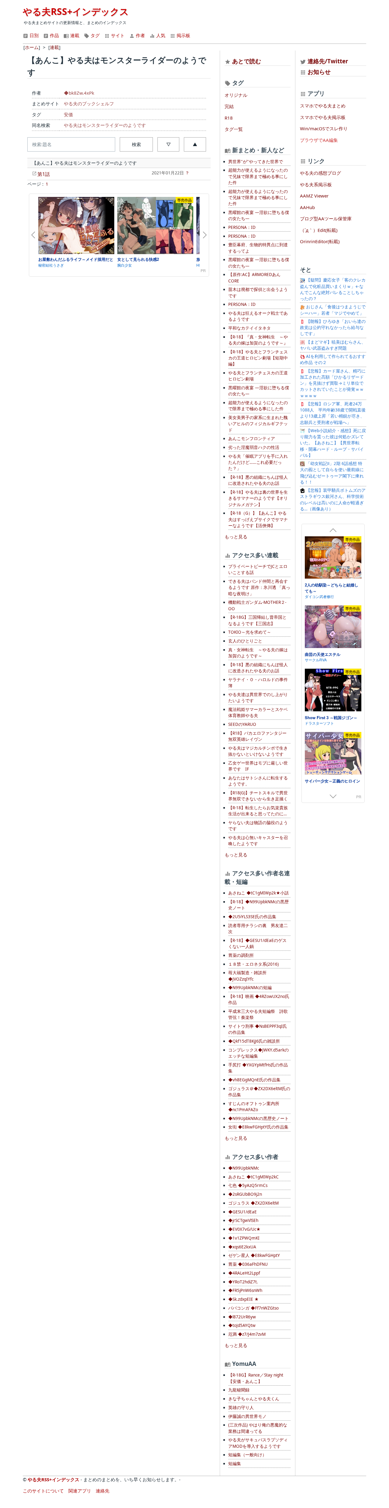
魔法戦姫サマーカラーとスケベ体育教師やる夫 (258, 712)
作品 (54, 35)
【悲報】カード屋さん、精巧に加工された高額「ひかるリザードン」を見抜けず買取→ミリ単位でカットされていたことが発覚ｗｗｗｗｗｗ (333, 383)
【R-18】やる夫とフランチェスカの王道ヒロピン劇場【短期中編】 (258, 358)
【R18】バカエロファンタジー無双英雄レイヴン (257, 736)
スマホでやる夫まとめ (323, 106)
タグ (94, 35)
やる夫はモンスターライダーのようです (105, 125)
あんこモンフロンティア (251, 438)
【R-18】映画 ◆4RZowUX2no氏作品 (258, 999)
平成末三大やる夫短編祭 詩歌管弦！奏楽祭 (258, 1014)
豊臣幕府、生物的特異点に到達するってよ (258, 248)
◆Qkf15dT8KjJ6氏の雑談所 (254, 1041)
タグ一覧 (234, 129)
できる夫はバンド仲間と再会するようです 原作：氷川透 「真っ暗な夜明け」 (259, 588)
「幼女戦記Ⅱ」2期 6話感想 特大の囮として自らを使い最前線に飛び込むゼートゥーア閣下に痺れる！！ (332, 473)
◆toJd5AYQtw (242, 1325)
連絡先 (102, 1491)
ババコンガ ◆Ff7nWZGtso (253, 1308)
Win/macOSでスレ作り (324, 128)
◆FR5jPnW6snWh (245, 1290)
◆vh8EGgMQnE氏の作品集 (254, 1080)
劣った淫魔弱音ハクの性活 (253, 447)
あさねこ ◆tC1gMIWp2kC (253, 1177)
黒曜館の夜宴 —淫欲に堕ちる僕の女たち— (258, 215)
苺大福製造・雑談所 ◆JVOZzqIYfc (247, 975)
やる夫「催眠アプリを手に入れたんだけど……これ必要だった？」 (258, 462)
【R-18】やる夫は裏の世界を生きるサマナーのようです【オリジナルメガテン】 (258, 498)
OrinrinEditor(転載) (320, 241)
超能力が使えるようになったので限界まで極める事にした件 (258, 405)
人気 (160, 35)
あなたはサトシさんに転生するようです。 (258, 781)
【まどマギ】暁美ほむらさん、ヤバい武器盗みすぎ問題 (333, 345)
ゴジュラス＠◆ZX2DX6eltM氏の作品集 (259, 1091)
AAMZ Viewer (314, 196)
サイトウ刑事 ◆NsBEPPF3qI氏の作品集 (257, 1029)
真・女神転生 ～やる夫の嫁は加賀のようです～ (258, 653)
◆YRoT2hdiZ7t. (243, 1282)
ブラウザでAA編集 (319, 140)
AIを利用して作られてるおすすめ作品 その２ (333, 359)
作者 (140, 35)
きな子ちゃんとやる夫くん (253, 1398)
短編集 (234, 1463)
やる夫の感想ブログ (320, 173)
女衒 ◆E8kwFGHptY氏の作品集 (258, 1127)
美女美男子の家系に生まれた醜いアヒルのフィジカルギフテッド (258, 424)
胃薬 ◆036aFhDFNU (248, 1264)
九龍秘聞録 (239, 1390)
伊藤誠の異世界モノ (247, 1416)
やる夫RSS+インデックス (76, 11)
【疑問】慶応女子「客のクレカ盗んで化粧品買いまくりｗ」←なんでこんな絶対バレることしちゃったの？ (333, 289)
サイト (117, 35)
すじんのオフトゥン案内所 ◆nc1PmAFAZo (253, 1106)
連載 (74, 35)
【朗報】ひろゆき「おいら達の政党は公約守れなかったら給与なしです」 (333, 328)
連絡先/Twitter (327, 61)
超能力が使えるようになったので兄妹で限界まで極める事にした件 (258, 176)
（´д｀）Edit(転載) (319, 230)
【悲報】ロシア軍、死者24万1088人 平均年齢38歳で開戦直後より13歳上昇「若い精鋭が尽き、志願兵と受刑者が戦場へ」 (333, 413)
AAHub (307, 207)
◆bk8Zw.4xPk (79, 93)
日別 (33, 35)
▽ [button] (168, 144)
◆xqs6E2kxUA (242, 1247)
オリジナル (236, 95)
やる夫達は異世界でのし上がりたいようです (258, 697)
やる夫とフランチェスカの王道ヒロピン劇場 (258, 376)
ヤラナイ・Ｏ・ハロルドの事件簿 (258, 682)
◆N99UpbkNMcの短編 (250, 987)
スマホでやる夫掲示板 (323, 117)
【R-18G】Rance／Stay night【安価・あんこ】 (255, 1378)
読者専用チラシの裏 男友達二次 (258, 928)
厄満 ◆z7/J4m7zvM (247, 1334)
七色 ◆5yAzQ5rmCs (247, 1185)
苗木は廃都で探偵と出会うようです (258, 292)
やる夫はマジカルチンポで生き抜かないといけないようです (258, 751)
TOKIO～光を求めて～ (249, 632)
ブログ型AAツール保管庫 (326, 218)
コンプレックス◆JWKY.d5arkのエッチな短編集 (258, 1053)
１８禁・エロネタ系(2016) (253, 964)
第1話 (43, 174)
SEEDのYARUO (242, 724)
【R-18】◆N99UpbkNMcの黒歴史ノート (258, 905)
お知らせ (319, 71)
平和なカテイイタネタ (249, 328)
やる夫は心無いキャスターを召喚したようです (258, 840)
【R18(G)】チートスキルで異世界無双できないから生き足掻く (258, 796)
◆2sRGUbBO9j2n (245, 1194)
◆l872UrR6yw (242, 1317)
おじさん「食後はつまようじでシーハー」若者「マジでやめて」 (333, 310)
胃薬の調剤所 (241, 955)
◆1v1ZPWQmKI (244, 1238)
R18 (229, 118)
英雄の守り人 (241, 1407)
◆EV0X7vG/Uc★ (244, 1229)
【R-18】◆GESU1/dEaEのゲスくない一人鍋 (257, 943)
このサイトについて (43, 1491)
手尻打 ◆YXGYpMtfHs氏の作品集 (258, 1068)
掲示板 (182, 35)
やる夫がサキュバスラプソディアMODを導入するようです (258, 1443)
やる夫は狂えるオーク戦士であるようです (258, 316)
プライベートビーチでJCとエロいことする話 (257, 569)
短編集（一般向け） (247, 1454)
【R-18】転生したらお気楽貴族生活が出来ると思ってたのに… (258, 811)
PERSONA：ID (242, 227)
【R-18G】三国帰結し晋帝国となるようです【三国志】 (257, 620)
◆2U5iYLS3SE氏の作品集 (252, 916)
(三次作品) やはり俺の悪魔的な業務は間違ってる (257, 1428)
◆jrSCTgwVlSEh (243, 1220)
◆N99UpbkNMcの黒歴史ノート (258, 1118)
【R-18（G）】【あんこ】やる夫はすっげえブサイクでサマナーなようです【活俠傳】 (258, 519)
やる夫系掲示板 (316, 184)
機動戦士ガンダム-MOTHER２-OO (257, 605)
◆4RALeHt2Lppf (244, 1273)
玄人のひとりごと (245, 641)
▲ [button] (195, 144)
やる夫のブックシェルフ (89, 103)
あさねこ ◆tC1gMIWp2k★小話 (258, 893)
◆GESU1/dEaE (242, 1212)
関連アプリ (79, 1491)
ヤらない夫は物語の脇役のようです (258, 825)
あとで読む (246, 61)
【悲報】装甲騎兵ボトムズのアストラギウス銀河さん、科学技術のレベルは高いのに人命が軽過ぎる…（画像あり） (333, 500)
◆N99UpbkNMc (243, 1168)
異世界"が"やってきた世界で (255, 161)
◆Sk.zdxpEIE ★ (243, 1299)
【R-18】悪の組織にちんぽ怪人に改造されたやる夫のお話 (258, 480)
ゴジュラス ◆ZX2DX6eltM (253, 1203)
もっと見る (236, 537)
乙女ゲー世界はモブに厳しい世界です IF (258, 766)
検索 (136, 144)
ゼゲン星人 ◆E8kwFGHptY (254, 1255)
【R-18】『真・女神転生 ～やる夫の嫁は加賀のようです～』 (258, 340)
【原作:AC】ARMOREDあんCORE (254, 277)
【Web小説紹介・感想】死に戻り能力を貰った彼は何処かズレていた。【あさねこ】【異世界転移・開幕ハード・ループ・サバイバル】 (333, 443)
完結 (229, 106)
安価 (68, 114)
